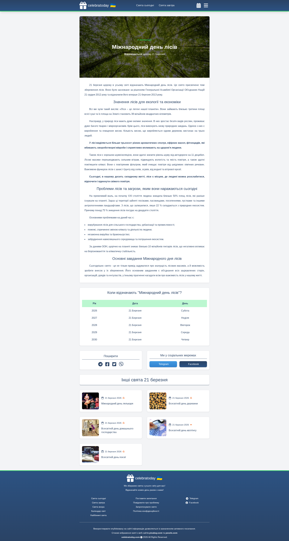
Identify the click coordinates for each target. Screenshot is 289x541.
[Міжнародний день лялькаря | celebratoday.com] (90, 400)
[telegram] (100, 364)
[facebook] (107, 364)
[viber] (121, 364)
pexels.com (171, 533)
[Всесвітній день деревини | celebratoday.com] (157, 400)
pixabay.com (155, 533)
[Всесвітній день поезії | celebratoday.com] (90, 454)
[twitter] (114, 364)
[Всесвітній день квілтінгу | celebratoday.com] (157, 427)
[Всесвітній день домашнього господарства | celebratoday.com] (90, 427)
